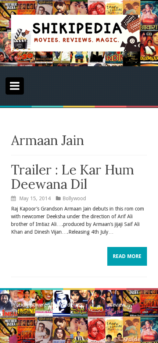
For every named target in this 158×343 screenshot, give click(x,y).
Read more (127, 256)
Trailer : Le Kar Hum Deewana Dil (72, 177)
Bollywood (74, 198)
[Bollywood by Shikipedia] (75, 33)
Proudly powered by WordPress (46, 305)
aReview (116, 305)
